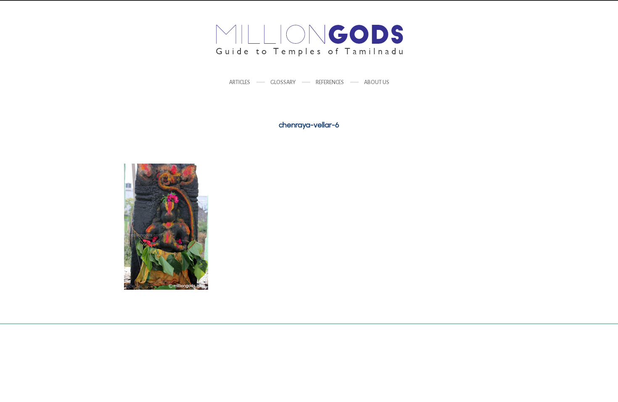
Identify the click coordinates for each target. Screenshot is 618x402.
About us (376, 82)
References (330, 82)
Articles (239, 82)
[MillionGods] (309, 40)
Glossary (283, 82)
